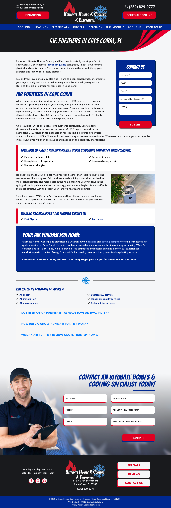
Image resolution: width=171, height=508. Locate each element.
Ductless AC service (102, 294)
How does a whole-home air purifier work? (54, 324)
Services (78, 27)
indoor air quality (56, 64)
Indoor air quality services (105, 299)
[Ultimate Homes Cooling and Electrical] (85, 11)
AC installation (28, 299)
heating (92, 241)
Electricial (59, 27)
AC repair (25, 294)
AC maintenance (29, 303)
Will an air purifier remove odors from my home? (59, 334)
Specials (95, 27)
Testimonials (115, 27)
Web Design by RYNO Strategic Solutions (85, 502)
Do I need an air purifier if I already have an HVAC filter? (65, 312)
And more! (97, 219)
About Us (134, 27)
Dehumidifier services (103, 303)
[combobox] (135, 99)
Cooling (24, 27)
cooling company (111, 241)
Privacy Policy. (77, 505)
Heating (40, 27)
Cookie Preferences (92, 505)
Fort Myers (30, 219)
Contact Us (154, 27)
